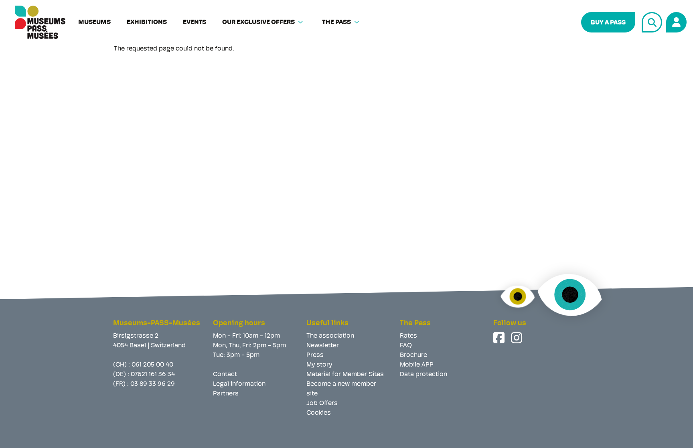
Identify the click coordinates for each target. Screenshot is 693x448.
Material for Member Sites (345, 374)
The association (330, 336)
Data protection (423, 374)
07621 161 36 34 (153, 374)
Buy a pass (608, 23)
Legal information (239, 384)
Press (315, 355)
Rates (408, 336)
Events (194, 22)
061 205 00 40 (152, 365)
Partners (226, 394)
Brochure (413, 355)
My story (319, 365)
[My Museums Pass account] (675, 21)
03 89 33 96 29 (152, 384)
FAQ (406, 346)
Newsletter (322, 346)
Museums (94, 22)
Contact (225, 374)
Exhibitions (147, 22)
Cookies (318, 413)
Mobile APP (417, 365)
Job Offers (322, 403)
